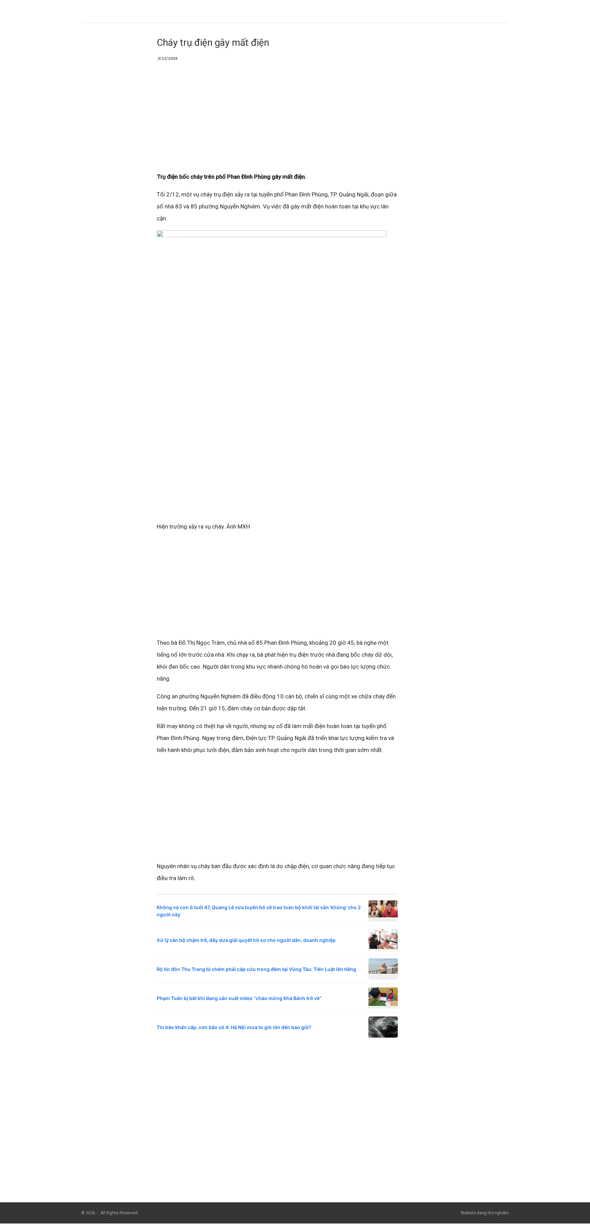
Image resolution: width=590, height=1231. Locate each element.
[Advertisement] (277, 120)
